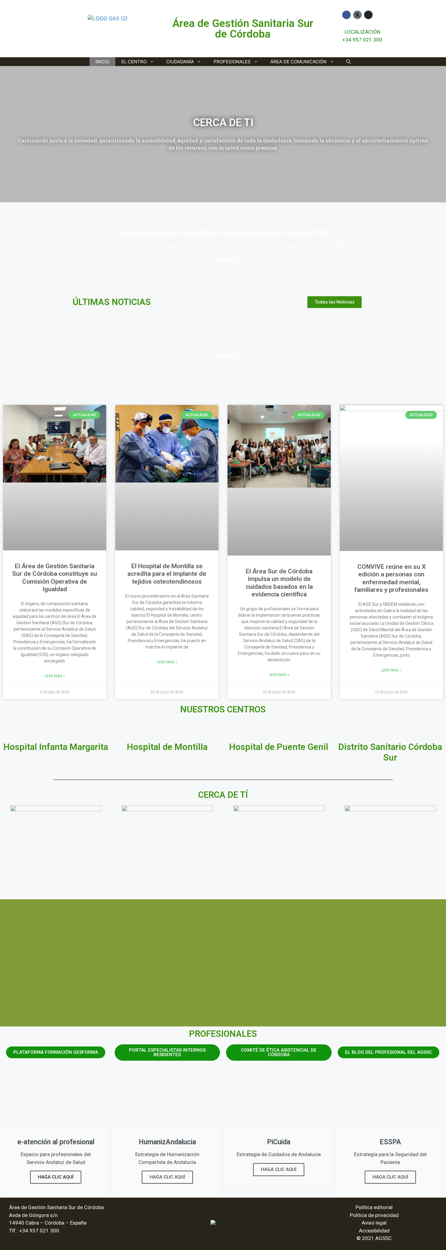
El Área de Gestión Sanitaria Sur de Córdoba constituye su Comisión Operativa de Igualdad (54, 577)
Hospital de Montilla (167, 747)
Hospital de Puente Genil (278, 747)
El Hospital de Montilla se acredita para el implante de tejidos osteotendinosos (166, 573)
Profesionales (232, 62)
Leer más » (55, 676)
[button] (6, 134)
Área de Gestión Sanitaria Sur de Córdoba (242, 28)
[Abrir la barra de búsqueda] (348, 61)
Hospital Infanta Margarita (55, 747)
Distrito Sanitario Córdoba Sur (390, 752)
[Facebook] (346, 15)
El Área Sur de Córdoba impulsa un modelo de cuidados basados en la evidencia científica (279, 583)
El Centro (134, 62)
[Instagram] (368, 15)
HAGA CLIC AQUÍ (55, 1177)
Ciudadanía (180, 62)
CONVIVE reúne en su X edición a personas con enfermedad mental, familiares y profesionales (391, 578)
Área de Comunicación (298, 62)
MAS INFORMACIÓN (223, 260)
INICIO (102, 62)
